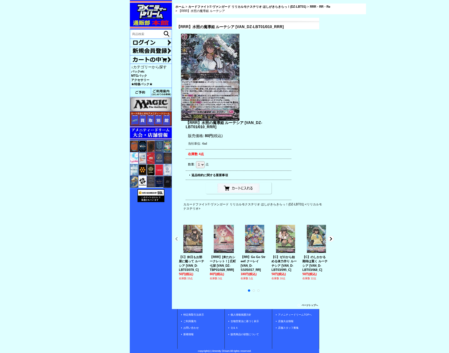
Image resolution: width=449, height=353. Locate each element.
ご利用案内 (189, 321)
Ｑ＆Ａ (234, 327)
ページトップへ (310, 305)
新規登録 (151, 51)
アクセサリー (140, 80)
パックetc (138, 71)
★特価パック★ (141, 84)
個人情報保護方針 (241, 314)
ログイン (151, 43)
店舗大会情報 (285, 321)
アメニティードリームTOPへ (295, 314)
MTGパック (139, 75)
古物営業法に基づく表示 (245, 321)
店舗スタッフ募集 (288, 327)
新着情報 (188, 334)
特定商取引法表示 (193, 314)
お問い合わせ (191, 327)
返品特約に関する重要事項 (210, 175)
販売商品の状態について (245, 334)
